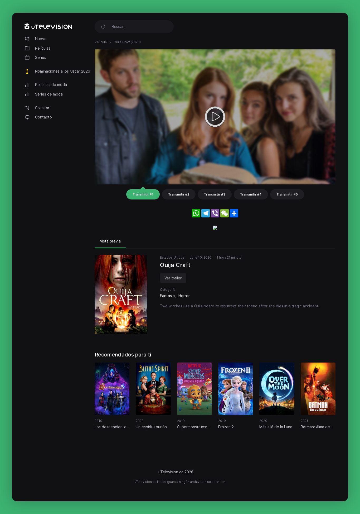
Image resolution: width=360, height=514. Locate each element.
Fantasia (167, 295)
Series (40, 57)
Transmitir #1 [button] (143, 194)
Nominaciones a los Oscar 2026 (62, 71)
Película (101, 42)
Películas (42, 48)
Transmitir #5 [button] (287, 194)
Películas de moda (51, 84)
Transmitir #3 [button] (214, 194)
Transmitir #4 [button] (251, 194)
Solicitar (42, 108)
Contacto (43, 117)
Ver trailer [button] (173, 278)
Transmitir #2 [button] (178, 194)
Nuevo (41, 38)
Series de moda (49, 94)
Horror (184, 295)
